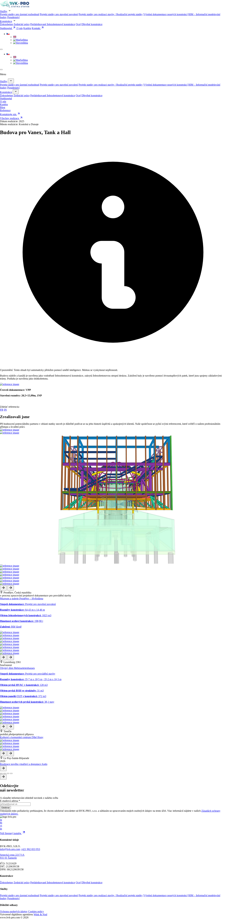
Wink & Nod (40, 914)
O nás (20, 28)
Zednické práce (22, 24)
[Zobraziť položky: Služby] (11, 80)
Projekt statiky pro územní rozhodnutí (19, 14)
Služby (3, 11)
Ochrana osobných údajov (13, 911)
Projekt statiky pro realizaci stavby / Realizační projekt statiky (111, 14)
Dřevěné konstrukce (91, 24)
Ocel (78, 24)
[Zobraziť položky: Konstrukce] (16, 91)
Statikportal (6, 28)
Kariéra (27, 28)
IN (5, 409)
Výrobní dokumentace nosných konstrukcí (165, 14)
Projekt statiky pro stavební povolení (59, 14)
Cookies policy (36, 911)
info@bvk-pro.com (10, 849)
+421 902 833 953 (30, 849)
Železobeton (6, 24)
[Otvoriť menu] (1, 49)
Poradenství (13, 17)
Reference (5, 110)
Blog (2, 107)
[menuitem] (8, 33)
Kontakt (36, 28)
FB (1, 409)
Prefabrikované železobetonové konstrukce (52, 24)
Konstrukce (6, 21)
